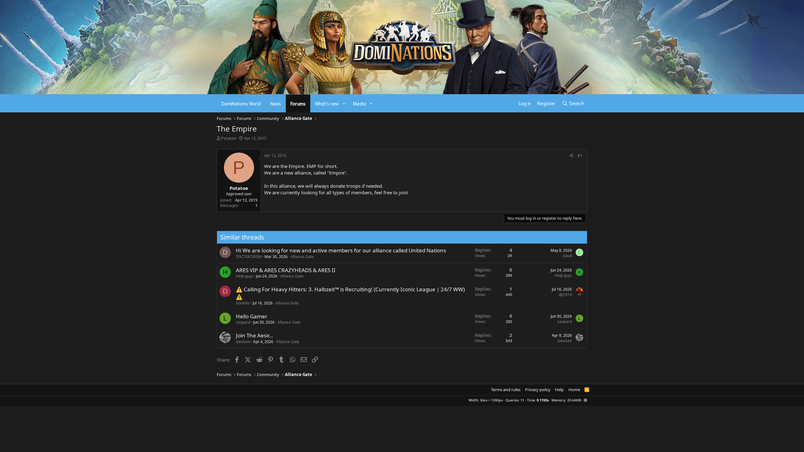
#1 (580, 155)
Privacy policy (538, 389)
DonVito (243, 303)
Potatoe (228, 138)
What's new (327, 103)
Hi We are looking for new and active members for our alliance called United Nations (341, 250)
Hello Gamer (251, 316)
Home (574, 389)
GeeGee (243, 341)
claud (567, 255)
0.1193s (543, 400)
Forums (298, 103)
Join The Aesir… (254, 335)
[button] (344, 103)
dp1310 (565, 294)
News (275, 103)
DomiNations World (241, 103)
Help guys (244, 276)
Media (359, 103)
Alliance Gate (302, 256)
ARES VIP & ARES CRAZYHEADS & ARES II (285, 270)
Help (559, 389)
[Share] (571, 155)
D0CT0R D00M (249, 256)
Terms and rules (505, 389)
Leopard (243, 322)
